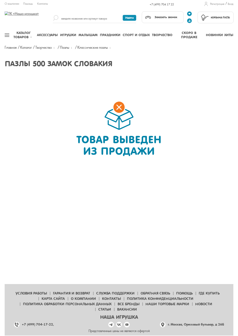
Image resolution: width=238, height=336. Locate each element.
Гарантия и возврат (71, 293)
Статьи (104, 309)
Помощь (28, 4)
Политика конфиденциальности (160, 299)
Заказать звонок (166, 17)
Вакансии (127, 309)
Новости (203, 304)
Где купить (209, 293)
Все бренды (128, 304)
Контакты (42, 4)
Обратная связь (155, 293)
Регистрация (217, 4)
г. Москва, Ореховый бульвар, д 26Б (196, 324)
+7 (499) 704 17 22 (162, 4)
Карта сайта (53, 299)
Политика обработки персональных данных (67, 304)
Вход (230, 4)
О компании (12, 4)
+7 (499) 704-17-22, (38, 324)
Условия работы (31, 293)
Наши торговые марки (167, 304)
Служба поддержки (115, 293)
